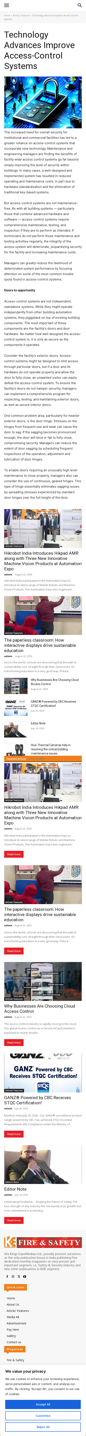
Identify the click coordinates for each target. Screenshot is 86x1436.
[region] (43, 1400)
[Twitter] (19, 1277)
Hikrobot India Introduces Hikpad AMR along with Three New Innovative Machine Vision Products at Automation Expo (43, 561)
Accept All (43, 1404)
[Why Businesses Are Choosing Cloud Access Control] (16, 686)
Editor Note (38, 723)
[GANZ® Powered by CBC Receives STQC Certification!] (16, 708)
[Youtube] (25, 1277)
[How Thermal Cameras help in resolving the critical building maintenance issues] (16, 751)
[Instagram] (13, 1277)
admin (8, 574)
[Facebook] (7, 1277)
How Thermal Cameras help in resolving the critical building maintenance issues (51, 749)
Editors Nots (12, 1182)
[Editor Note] (16, 729)
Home (7, 15)
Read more (13, 854)
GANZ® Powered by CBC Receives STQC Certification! (37, 1100)
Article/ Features (21, 15)
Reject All (43, 1427)
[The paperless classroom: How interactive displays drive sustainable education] (43, 615)
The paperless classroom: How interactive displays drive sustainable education (40, 645)
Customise (43, 1415)
